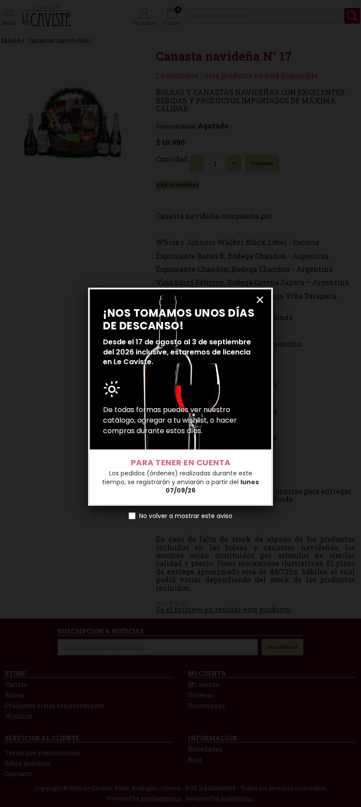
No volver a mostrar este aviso (185, 515)
